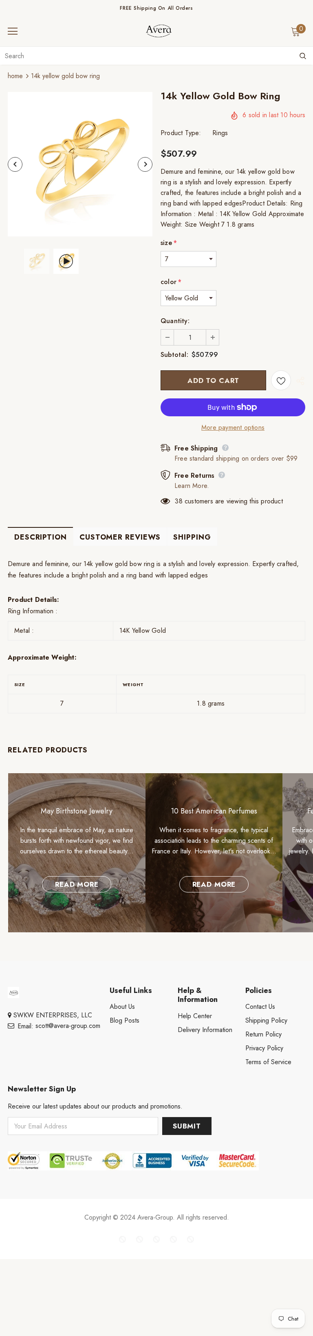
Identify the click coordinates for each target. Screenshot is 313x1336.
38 (178, 501)
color (171, 281)
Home (15, 76)
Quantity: (175, 321)
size (169, 242)
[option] (80, 164)
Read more (77, 884)
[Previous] (15, 164)
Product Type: (181, 133)
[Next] (145, 164)
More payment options (233, 427)
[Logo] (158, 31)
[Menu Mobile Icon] (13, 31)
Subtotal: (174, 354)
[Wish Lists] (281, 380)
